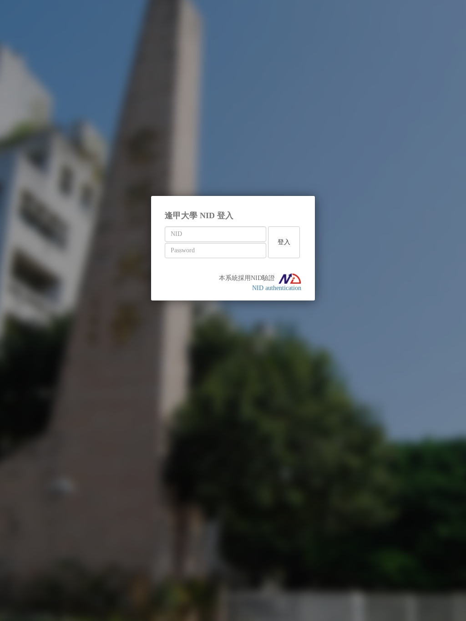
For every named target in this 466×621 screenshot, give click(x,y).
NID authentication (276, 288)
